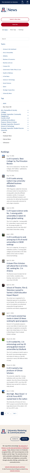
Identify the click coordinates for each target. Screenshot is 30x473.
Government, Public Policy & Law (12, 69)
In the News (6, 76)
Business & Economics (9, 59)
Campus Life (6, 66)
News (4, 132)
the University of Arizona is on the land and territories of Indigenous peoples (15, 448)
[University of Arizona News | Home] (15, 10)
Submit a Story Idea (15, 19)
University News (7, 93)
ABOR (4, 103)
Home (6, 30)
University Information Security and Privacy (15, 467)
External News (7, 139)
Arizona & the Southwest (9, 49)
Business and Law (7, 63)
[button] (15, 110)
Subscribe (15, 24)
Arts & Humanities (8, 52)
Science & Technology (9, 80)
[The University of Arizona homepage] (9, 2)
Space (4, 86)
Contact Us (15, 439)
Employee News (7, 136)
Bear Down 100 (7, 107)
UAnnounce (6, 142)
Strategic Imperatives (9, 90)
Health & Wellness (8, 73)
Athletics (5, 56)
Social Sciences (7, 83)
